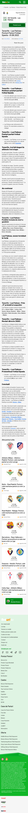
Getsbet (3, 723)
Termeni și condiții (6, 629)
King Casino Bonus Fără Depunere (10, 744)
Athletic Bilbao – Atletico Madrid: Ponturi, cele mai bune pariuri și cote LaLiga (13, 460)
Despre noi (4, 642)
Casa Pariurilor (5, 720)
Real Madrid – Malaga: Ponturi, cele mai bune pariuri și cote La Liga (13, 513)
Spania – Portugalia (11, 417)
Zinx (2, 699)
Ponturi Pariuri (5, 665)
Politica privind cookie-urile (8, 632)
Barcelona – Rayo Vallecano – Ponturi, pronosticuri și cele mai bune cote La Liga (13, 539)
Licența (3, 626)
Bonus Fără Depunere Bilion (9, 749)
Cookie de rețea (5, 634)
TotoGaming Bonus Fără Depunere (10, 741)
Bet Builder (4, 676)
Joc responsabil (5, 624)
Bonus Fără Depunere (7, 683)
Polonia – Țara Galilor (15, 419)
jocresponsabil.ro (21, 788)
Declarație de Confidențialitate (9, 637)
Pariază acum (17, 25)
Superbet (18, 143)
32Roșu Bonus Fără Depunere (9, 747)
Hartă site (3, 645)
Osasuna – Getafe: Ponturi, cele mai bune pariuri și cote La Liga (13, 565)
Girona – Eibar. (17, 402)
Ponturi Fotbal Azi (6, 668)
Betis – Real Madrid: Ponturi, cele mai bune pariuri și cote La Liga (13, 486)
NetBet (3, 691)
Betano (3, 718)
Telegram (13, 428)
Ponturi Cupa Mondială (7, 662)
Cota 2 (4, 84)
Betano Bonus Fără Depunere (9, 739)
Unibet (3, 715)
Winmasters (4, 728)
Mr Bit (2, 702)
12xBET (3, 726)
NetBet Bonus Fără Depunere (9, 736)
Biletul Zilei (19, 82)
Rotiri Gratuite (5, 686)
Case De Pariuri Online (7, 710)
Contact (3, 639)
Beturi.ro (3, 762)
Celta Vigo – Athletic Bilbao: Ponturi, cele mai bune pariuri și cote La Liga (13, 590)
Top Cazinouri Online (7, 689)
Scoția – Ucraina (7, 411)
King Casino (4, 697)
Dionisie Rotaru (7, 38)
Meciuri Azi (4, 660)
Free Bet (3, 712)
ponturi (19, 80)
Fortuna (6, 380)
